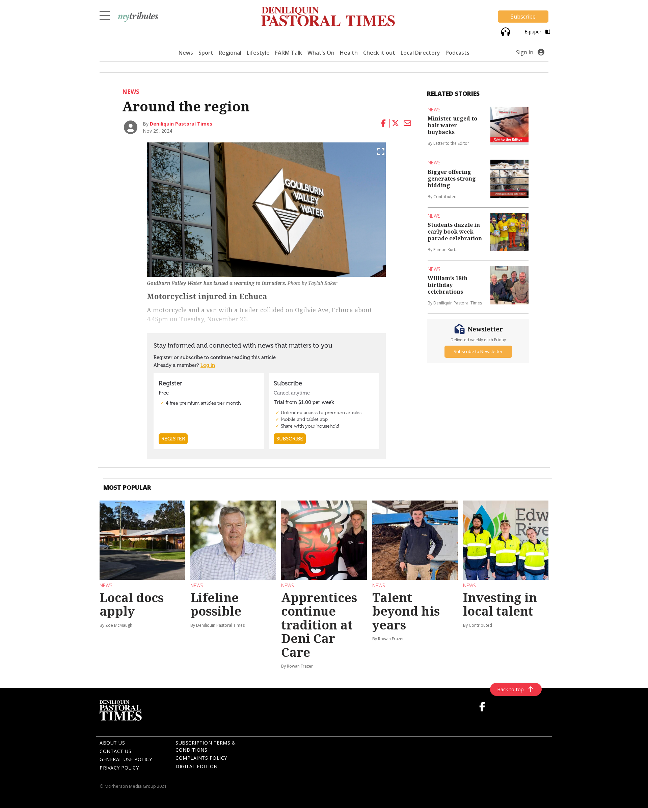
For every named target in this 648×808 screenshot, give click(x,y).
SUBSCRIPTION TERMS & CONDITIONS (206, 746)
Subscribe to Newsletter (478, 351)
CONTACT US (115, 751)
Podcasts (457, 52)
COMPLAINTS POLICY (201, 758)
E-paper (533, 31)
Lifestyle (258, 52)
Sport (205, 52)
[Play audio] (504, 31)
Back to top (510, 689)
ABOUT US (112, 742)
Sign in (524, 52)
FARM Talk (288, 52)
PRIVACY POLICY (119, 767)
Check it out (379, 52)
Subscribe (523, 16)
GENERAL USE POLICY (126, 759)
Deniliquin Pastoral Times (181, 123)
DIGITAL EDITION (197, 766)
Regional (230, 52)
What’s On (320, 52)
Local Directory (420, 52)
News (186, 52)
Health (349, 52)
